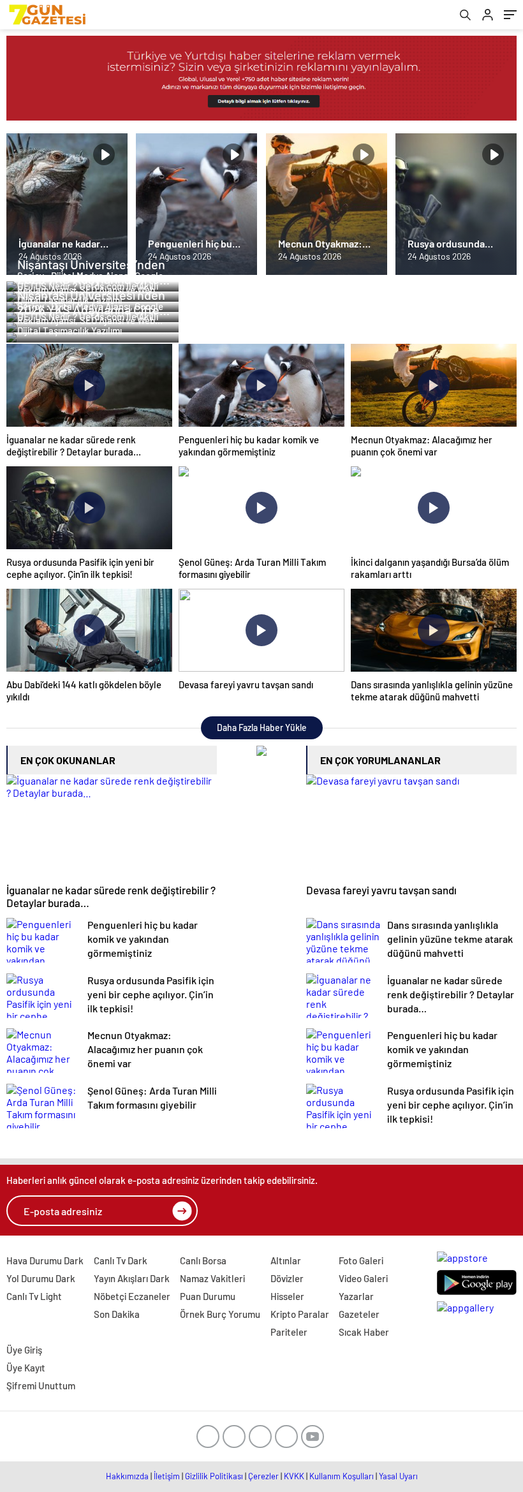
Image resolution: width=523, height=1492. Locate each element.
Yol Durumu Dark (40, 1278)
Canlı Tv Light (34, 1296)
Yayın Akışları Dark (132, 1278)
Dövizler (287, 1278)
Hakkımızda (127, 1476)
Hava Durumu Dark (45, 1260)
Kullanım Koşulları (341, 1476)
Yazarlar (356, 1296)
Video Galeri (363, 1278)
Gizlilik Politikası (214, 1476)
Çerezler (263, 1476)
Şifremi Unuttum (40, 1385)
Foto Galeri (361, 1260)
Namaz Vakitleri (212, 1278)
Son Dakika (117, 1314)
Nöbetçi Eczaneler (132, 1296)
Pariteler (288, 1332)
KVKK (294, 1476)
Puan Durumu (207, 1296)
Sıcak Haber (364, 1332)
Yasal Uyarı (398, 1476)
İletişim (167, 1476)
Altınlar (285, 1260)
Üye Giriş (24, 1349)
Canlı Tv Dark (120, 1260)
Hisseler (287, 1296)
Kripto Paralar (299, 1314)
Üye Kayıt (25, 1367)
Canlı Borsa (203, 1260)
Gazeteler (359, 1314)
